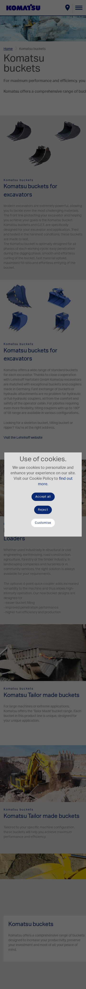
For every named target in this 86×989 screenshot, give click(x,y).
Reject (43, 509)
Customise (43, 522)
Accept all (43, 496)
